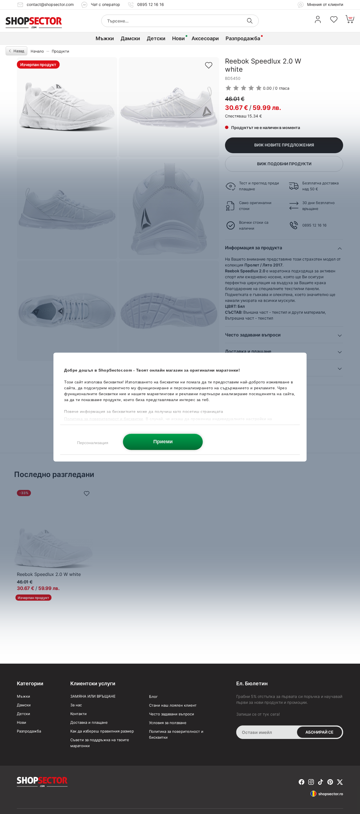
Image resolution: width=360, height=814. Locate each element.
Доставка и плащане (89, 722)
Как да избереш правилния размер (102, 731)
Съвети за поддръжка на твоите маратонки (99, 743)
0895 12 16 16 (150, 4)
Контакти (78, 713)
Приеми (163, 441)
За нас (76, 705)
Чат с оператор (105, 4)
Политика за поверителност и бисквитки (176, 734)
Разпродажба (243, 38)
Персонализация (92, 442)
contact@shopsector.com (50, 4)
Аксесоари (205, 38)
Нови (178, 38)
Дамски (130, 38)
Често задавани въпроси (171, 714)
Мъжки (105, 38)
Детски (156, 38)
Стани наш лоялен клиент (173, 705)
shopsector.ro (330, 794)
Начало (37, 51)
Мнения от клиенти (324, 4)
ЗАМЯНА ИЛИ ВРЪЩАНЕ (93, 696)
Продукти (60, 51)
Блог (153, 696)
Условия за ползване (167, 722)
